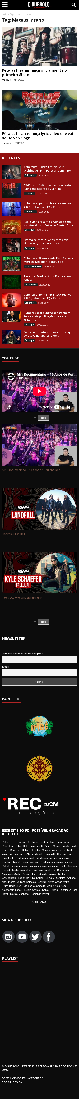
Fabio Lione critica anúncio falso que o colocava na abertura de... (50, 333)
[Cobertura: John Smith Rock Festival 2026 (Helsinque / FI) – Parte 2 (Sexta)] (11, 300)
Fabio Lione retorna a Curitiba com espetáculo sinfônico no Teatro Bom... (49, 223)
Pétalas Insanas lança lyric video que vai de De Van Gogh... (37, 136)
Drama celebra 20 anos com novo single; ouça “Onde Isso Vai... (46, 241)
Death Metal (31, 284)
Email (5, 666)
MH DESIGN (15, 1082)
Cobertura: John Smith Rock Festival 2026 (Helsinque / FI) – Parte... (48, 205)
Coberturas (30, 175)
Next (43, 622)
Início (4, 14)
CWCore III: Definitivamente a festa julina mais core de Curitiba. (47, 187)
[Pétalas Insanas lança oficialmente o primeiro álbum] (39, 46)
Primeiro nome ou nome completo (22, 653)
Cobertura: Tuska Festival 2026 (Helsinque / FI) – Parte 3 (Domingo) (47, 168)
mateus (6, 79)
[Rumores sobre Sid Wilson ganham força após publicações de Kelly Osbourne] (11, 316)
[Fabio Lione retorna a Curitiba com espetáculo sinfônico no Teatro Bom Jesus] (11, 227)
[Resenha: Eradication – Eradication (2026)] (11, 282)
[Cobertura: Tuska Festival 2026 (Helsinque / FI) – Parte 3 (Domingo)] (11, 172)
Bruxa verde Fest (33, 266)
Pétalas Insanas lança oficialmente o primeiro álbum (34, 72)
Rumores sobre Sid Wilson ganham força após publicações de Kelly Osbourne (47, 316)
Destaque (29, 230)
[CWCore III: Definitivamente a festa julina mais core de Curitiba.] (11, 190)
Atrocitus (29, 193)
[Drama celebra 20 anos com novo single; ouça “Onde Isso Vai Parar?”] (11, 245)
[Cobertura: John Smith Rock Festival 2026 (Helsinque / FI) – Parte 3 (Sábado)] (11, 209)
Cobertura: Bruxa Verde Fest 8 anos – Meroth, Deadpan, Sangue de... (49, 259)
